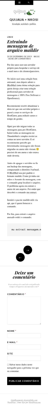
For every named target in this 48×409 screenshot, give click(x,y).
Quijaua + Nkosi (24, 19)
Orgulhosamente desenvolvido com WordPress (22, 401)
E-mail (12, 342)
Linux (10, 37)
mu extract (31, 192)
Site (10, 353)
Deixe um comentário (19, 59)
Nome (11, 331)
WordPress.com (34, 402)
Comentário (16, 294)
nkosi (37, 56)
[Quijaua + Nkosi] (24, 13)
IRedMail (11, 85)
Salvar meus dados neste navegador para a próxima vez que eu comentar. (23, 367)
